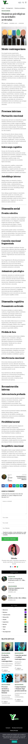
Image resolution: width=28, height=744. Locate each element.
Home (3, 8)
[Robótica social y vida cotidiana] (4, 598)
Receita (14, 624)
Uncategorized (9, 8)
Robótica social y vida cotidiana (17, 598)
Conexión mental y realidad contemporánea (20, 657)
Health (14, 619)
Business (14, 612)
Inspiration (14, 622)
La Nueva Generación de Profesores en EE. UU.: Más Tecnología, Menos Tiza (16, 580)
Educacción (14, 617)
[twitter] (12, 566)
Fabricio (6, 23)
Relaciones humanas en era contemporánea (16, 589)
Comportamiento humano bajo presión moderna (20, 689)
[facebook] (10, 566)
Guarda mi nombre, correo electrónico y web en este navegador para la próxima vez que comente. (14, 534)
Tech (14, 629)
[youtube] (15, 566)
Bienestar (14, 609)
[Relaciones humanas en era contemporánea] (4, 588)
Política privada (14, 730)
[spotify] (17, 566)
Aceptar (14, 741)
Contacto (8, 727)
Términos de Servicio (17, 727)
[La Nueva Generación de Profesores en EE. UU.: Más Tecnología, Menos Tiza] (4, 578)
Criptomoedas (14, 614)
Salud (14, 626)
